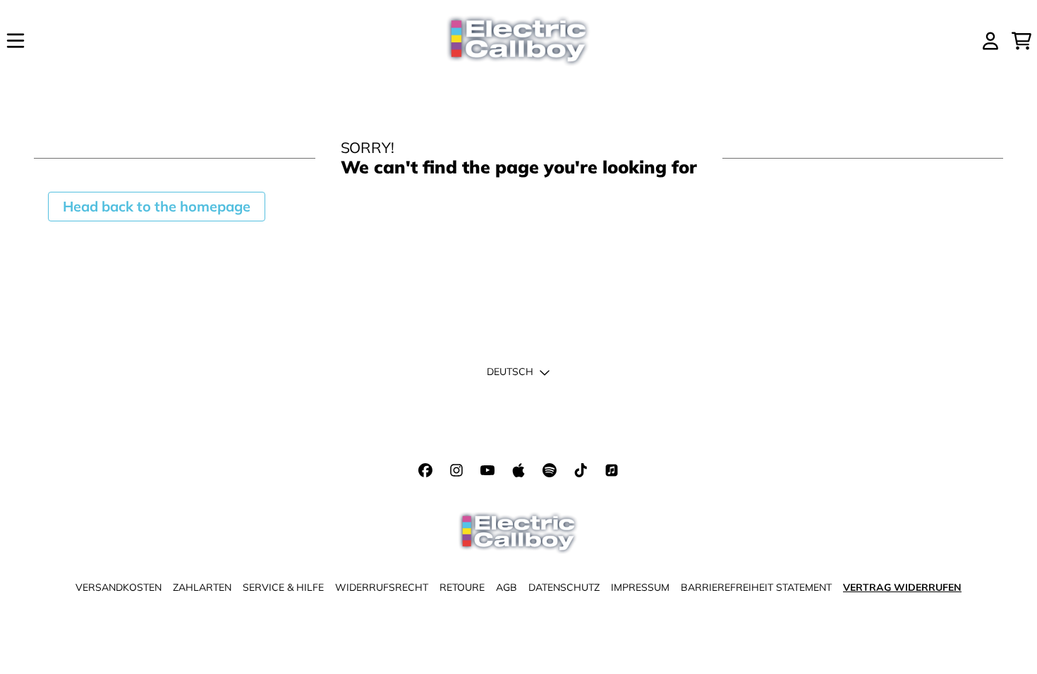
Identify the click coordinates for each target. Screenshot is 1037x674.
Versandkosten (118, 587)
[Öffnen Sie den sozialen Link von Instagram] (456, 470)
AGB (506, 587)
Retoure (462, 587)
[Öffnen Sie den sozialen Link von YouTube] (487, 470)
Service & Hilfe (283, 587)
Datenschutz (564, 587)
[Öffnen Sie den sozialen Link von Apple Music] (518, 470)
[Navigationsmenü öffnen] (15, 40)
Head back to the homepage (156, 206)
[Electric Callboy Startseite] (518, 41)
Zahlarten (202, 587)
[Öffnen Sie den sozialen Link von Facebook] (425, 470)
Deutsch (510, 371)
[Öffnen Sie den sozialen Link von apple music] (611, 470)
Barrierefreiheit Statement (756, 587)
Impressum (640, 587)
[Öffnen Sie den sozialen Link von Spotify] (549, 470)
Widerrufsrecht (381, 587)
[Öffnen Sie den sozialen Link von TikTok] (580, 470)
